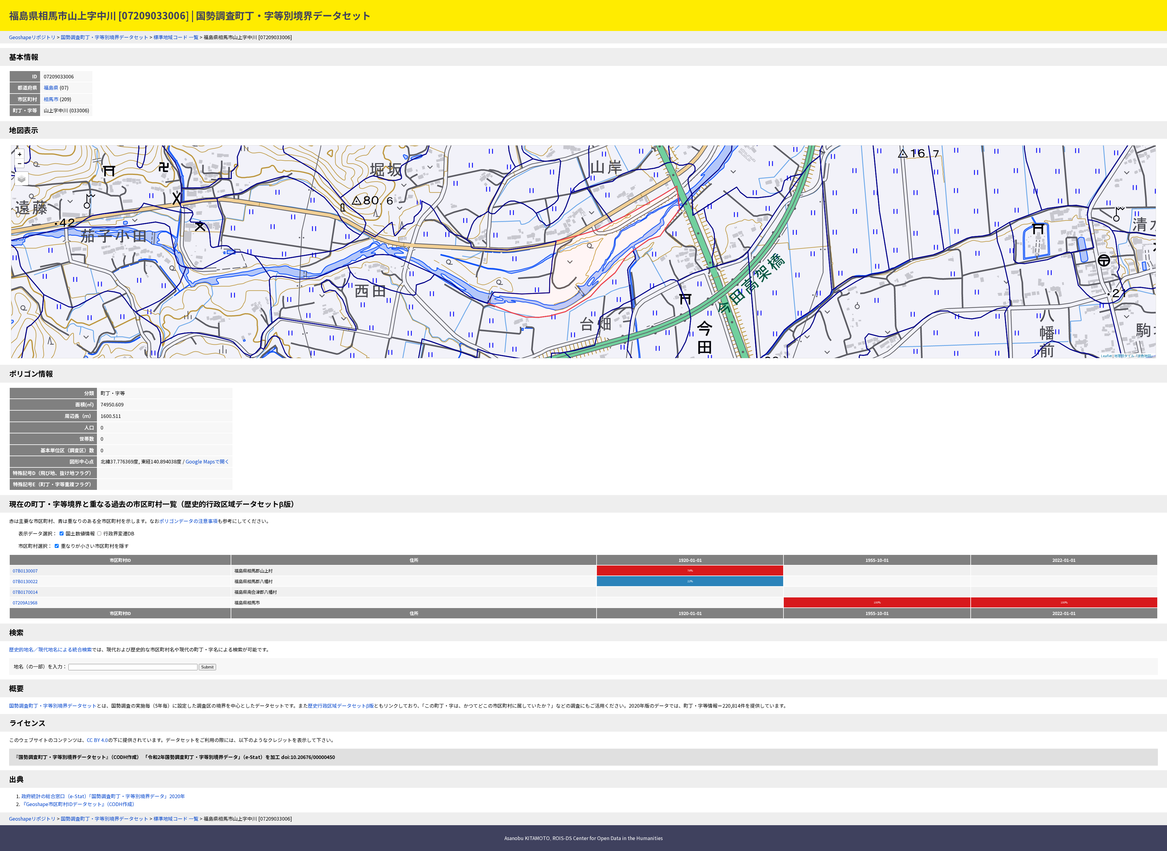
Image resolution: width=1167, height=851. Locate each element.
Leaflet (1106, 355)
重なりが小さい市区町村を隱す (94, 545)
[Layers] (21, 178)
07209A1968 (25, 602)
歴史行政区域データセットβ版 (341, 705)
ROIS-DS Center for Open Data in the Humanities (608, 838)
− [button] (20, 163)
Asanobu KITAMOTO (527, 838)
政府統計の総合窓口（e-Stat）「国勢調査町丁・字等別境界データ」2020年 (103, 796)
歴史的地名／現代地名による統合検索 (50, 649)
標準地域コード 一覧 (175, 37)
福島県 (51, 87)
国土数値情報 (80, 533)
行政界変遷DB (118, 533)
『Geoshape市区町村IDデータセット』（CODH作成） (79, 804)
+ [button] (20, 154)
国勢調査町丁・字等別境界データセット (104, 37)
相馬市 (51, 99)
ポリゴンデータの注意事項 (188, 521)
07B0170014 (25, 592)
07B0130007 (25, 570)
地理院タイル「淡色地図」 (1134, 355)
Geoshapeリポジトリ (32, 37)
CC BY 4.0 (97, 739)
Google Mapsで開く (207, 461)
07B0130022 (25, 581)
